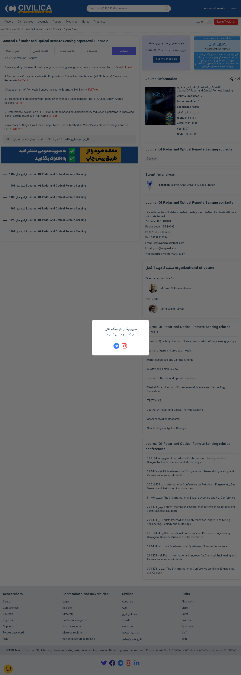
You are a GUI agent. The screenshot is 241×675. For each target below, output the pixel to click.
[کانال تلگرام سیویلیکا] (116, 346)
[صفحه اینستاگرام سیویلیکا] (125, 346)
